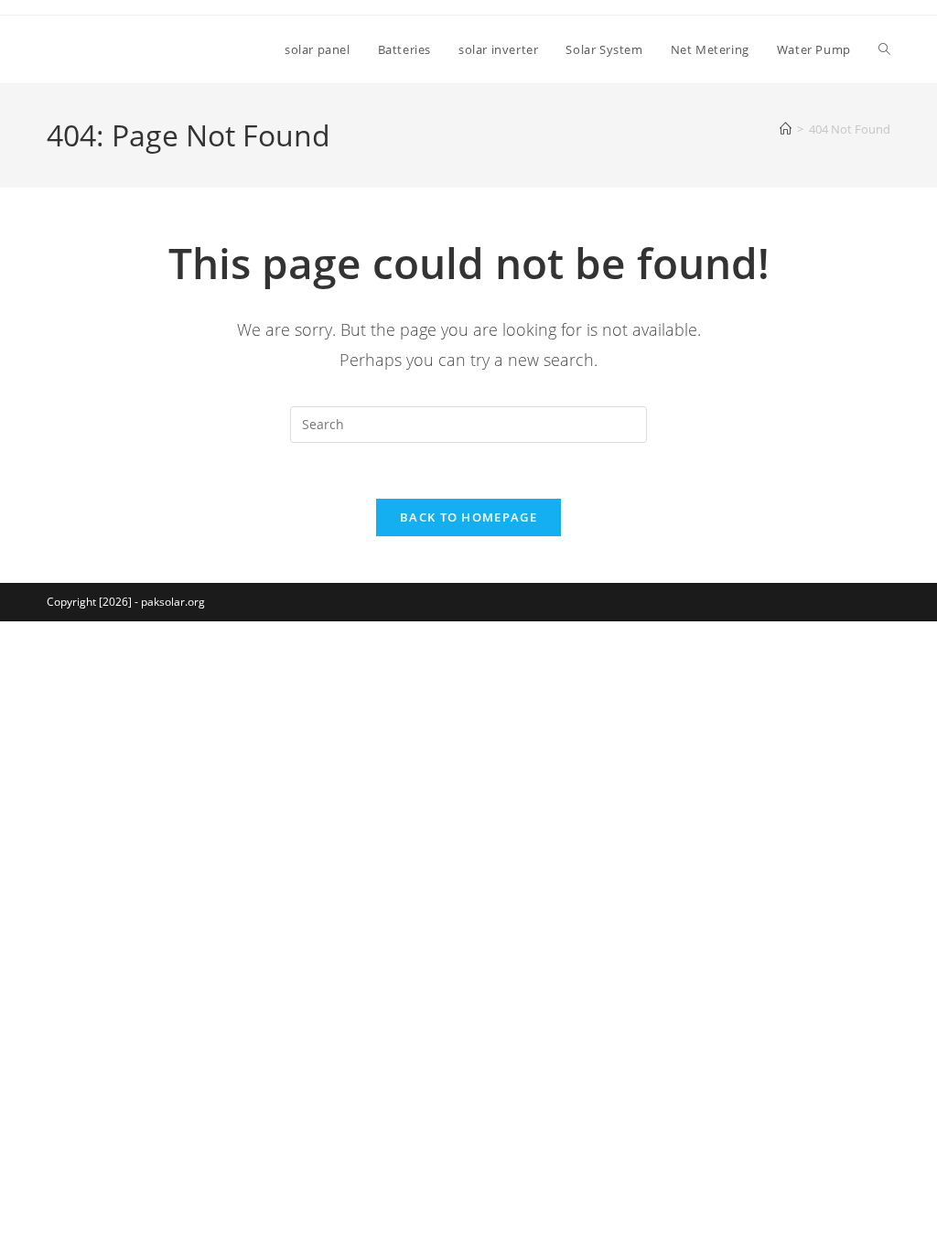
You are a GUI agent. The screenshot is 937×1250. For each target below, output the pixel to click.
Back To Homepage (468, 517)
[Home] (786, 129)
